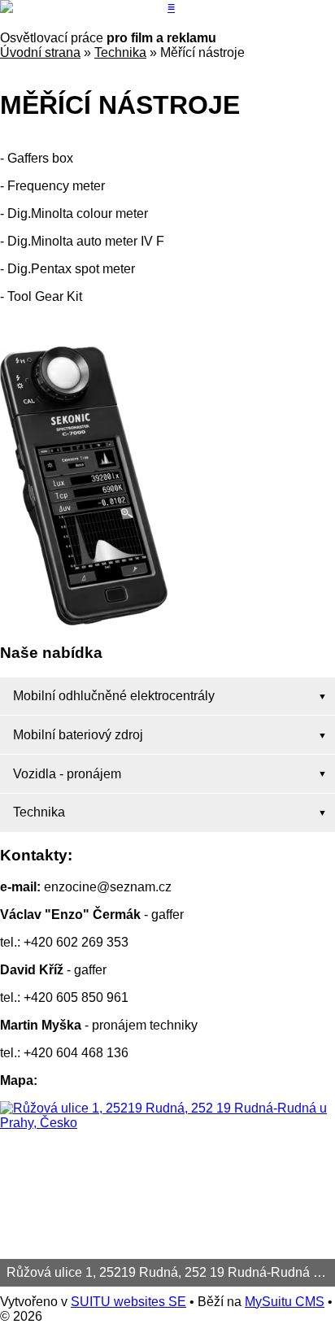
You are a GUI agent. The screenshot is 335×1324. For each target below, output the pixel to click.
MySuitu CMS (284, 1302)
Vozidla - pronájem (67, 774)
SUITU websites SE (128, 1302)
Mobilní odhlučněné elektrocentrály (114, 696)
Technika (120, 52)
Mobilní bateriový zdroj (78, 735)
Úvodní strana (40, 52)
